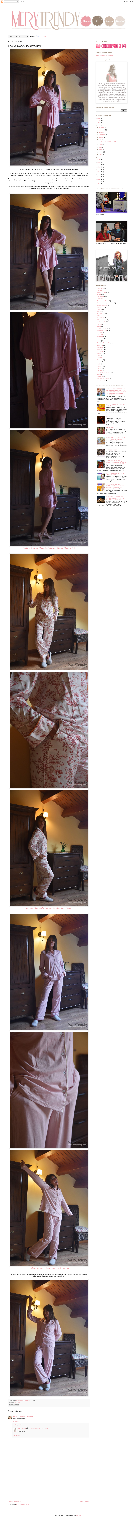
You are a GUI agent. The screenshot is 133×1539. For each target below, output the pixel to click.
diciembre (102, 127)
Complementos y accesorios (105, 303)
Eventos (99, 299)
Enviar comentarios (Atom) (23, 1504)
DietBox (99, 357)
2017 (99, 169)
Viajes (99, 326)
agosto (101, 137)
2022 (99, 157)
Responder (16, 1421)
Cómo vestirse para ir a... (104, 372)
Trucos (99, 374)
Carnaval (99, 370)
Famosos (99, 360)
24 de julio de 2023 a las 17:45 (26, 1416)
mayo (100, 147)
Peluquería (100, 339)
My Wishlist (100, 318)
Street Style (100, 288)
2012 (99, 181)
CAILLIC (108, 417)
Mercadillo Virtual (102, 330)
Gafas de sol (100, 307)
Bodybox (99, 368)
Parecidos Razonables (103, 343)
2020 (99, 162)
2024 (99, 123)
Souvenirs (100, 376)
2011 (99, 184)
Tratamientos (101, 313)
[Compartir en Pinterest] (18, 1405)
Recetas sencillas (102, 328)
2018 (99, 167)
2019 (99, 164)
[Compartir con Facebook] (16, 1405)
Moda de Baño (101, 322)
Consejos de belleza (103, 379)
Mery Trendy (22, 1428)
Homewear (17, 1402)
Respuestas (18, 1425)
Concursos (100, 334)
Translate (43, 36)
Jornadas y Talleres (102, 301)
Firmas (99, 294)
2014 (99, 176)
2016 (99, 172)
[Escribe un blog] (12, 1405)
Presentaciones (101, 292)
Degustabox (100, 296)
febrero (101, 152)
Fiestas (99, 311)
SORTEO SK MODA (111, 450)
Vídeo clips (100, 349)
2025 (99, 120)
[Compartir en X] (14, 1405)
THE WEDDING (110, 427)
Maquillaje (100, 336)
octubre (101, 132)
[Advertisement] (48, 1483)
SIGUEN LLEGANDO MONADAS (108, 141)
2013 (99, 179)
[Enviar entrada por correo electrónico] (33, 1400)
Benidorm (100, 345)
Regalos (99, 324)
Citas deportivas (101, 320)
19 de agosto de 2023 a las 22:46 (38, 1428)
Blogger (78, 1515)
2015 (99, 174)
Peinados (100, 353)
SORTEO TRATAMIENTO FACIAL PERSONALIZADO (115, 474)
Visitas (99, 341)
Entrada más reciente (15, 1501)
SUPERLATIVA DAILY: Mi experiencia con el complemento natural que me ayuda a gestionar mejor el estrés (116, 462)
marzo (101, 149)
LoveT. (15, 1416)
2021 (99, 160)
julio (100, 139)
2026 (99, 118)
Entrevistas (100, 347)
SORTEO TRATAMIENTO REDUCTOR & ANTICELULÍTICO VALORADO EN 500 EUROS (115, 486)
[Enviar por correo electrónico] (10, 1405)
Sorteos (99, 309)
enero (101, 154)
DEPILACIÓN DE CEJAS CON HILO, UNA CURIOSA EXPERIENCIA (116, 438)
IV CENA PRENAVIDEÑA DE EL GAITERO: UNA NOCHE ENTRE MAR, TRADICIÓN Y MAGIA (115, 498)
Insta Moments (101, 381)
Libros (99, 362)
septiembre (102, 134)
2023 (99, 125)
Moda (98, 364)
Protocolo (100, 366)
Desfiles (99, 290)
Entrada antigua (84, 1501)
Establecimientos (102, 305)
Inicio (50, 1501)
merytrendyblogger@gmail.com (104, 55)
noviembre (102, 130)
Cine (98, 355)
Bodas (99, 315)
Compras (99, 332)
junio (100, 144)
